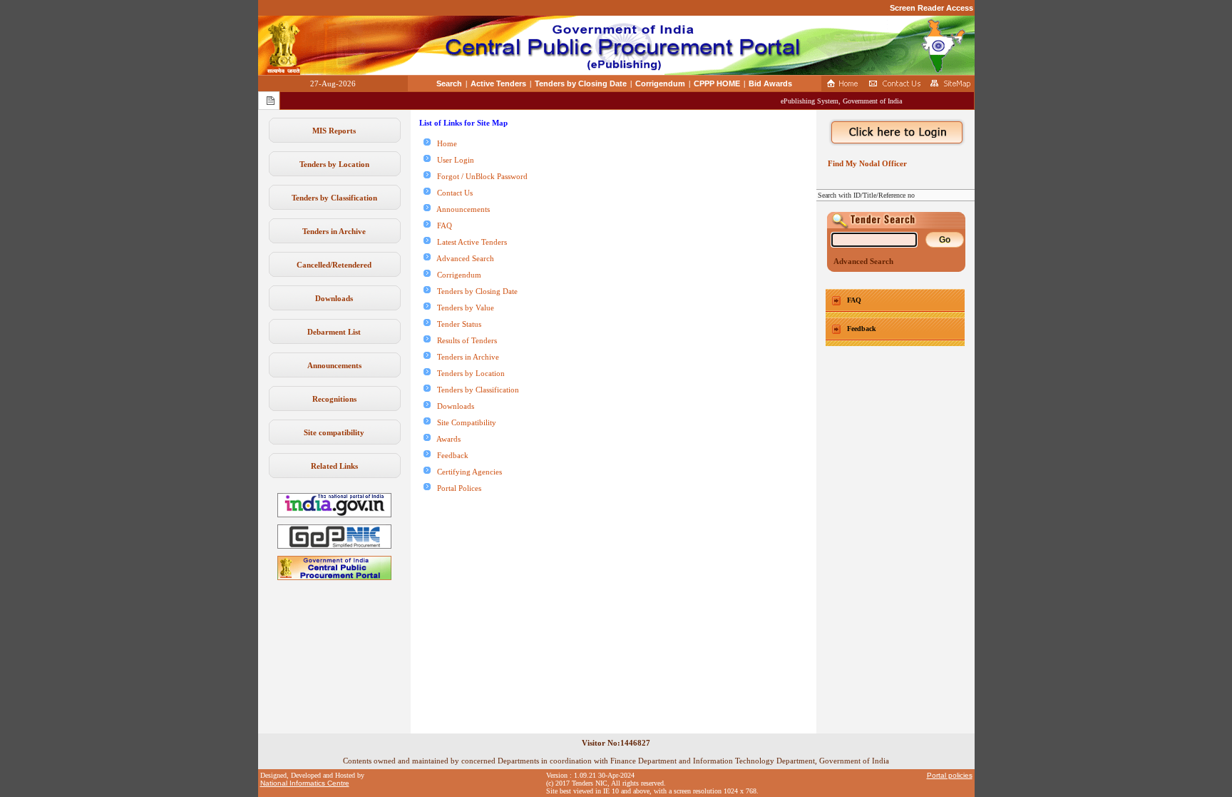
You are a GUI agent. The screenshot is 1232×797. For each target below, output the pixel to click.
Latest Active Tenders (469, 242)
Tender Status (456, 324)
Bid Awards (770, 83)
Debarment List (334, 332)
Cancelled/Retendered (334, 264)
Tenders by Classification (334, 197)
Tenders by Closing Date (581, 83)
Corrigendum (660, 83)
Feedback (449, 455)
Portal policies (949, 775)
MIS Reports (334, 130)
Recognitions (334, 399)
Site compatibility (334, 432)
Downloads (334, 298)
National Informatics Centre (304, 783)
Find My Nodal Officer (865, 163)
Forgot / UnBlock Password (479, 176)
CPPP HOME (717, 83)
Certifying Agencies (466, 471)
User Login (452, 160)
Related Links (334, 466)
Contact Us (452, 192)
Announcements (334, 365)
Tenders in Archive (334, 231)
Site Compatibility (463, 422)
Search (449, 83)
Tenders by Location (334, 164)
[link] (334, 546)
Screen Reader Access (931, 8)
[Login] (895, 132)
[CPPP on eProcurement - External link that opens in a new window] (334, 577)
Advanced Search (462, 258)
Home (444, 143)
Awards (446, 439)
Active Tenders (498, 83)
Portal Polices (456, 488)
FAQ (441, 225)
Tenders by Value (462, 307)
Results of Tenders (464, 340)
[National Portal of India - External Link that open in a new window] (334, 514)
